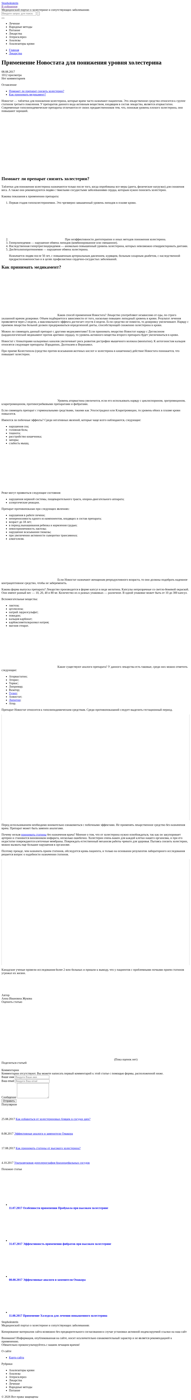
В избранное (9, 6)
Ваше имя (7, 1077)
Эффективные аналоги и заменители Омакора (43, 1133)
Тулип (13, 693)
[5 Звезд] (85, 1046)
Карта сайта (16, 1357)
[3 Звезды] (141, 1018)
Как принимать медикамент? (27, 94)
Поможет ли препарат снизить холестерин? (36, 91)
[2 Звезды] (85, 1018)
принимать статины (33, 834)
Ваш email (7, 1080)
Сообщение (8, 1097)
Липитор (14, 700)
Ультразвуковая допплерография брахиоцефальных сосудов (52, 1162)
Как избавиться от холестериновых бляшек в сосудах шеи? (53, 1119)
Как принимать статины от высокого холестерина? (48, 1148)
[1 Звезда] (29, 1018)
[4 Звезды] (29, 1046)
